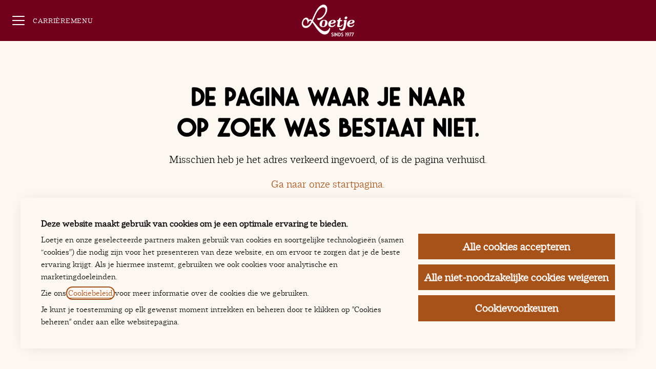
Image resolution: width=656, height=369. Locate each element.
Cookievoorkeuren (517, 308)
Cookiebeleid (90, 293)
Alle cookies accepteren (516, 246)
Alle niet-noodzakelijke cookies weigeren (516, 277)
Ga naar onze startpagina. (328, 184)
